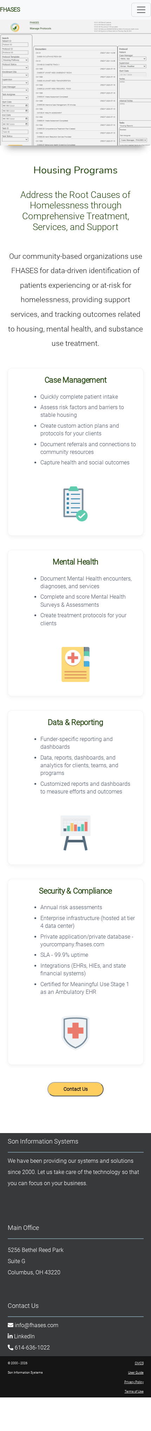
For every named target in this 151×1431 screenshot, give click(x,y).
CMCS (139, 1363)
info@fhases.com (36, 1325)
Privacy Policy (134, 1382)
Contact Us (23, 1305)
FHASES (10, 9)
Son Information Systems (43, 1141)
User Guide (136, 1372)
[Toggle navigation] (141, 10)
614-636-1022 (32, 1347)
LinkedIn (24, 1336)
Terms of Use (134, 1391)
